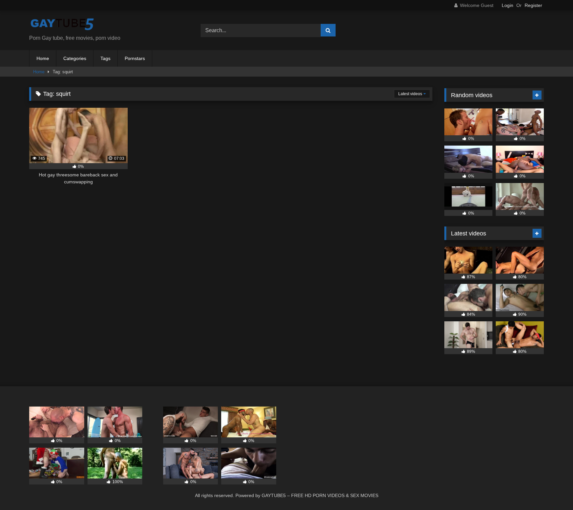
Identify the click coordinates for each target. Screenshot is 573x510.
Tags (105, 58)
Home (42, 58)
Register (533, 5)
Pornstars (135, 58)
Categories (74, 58)
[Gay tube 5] (62, 25)
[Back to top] (552, 490)
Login (507, 5)
